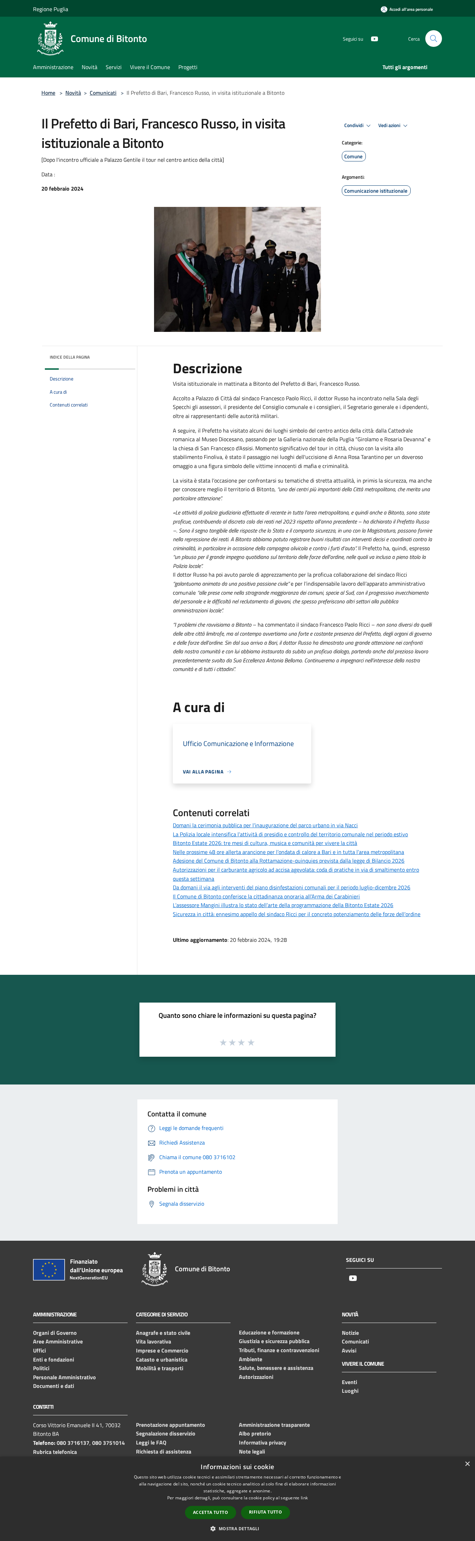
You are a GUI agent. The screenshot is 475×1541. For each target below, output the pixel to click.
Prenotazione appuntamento (170, 1425)
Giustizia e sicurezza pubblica (274, 1341)
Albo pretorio (255, 1433)
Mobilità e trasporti (159, 1368)
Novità (73, 93)
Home (48, 93)
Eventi (349, 1382)
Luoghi (350, 1391)
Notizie (350, 1333)
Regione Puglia (50, 9)
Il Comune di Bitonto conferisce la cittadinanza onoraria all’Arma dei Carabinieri (266, 896)
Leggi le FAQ (151, 1442)
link (304, 1498)
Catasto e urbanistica (161, 1359)
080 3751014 (108, 1443)
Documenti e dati (53, 1386)
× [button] (467, 1464)
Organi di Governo (55, 1333)
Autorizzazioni (256, 1377)
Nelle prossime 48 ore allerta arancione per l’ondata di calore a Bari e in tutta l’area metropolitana (288, 852)
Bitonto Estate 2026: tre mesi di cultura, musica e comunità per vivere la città (265, 843)
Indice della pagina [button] (70, 357)
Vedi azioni (389, 125)
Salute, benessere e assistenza (276, 1368)
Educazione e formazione (269, 1332)
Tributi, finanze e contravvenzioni (279, 1350)
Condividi (354, 125)
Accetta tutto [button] (210, 1512)
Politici (41, 1368)
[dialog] (237, 1499)
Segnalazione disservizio (165, 1433)
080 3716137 (73, 1443)
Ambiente (250, 1359)
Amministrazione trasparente (274, 1425)
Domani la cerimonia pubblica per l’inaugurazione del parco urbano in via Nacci (265, 825)
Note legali (252, 1451)
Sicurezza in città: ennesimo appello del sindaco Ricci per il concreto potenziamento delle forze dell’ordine (296, 914)
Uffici (39, 1350)
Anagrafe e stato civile (163, 1333)
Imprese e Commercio (162, 1350)
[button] (237, 1528)
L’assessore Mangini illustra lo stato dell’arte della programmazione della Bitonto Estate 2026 (283, 905)
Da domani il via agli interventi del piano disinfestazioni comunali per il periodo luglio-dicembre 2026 (291, 887)
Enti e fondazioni (53, 1359)
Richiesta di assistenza (163, 1451)
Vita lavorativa (153, 1341)
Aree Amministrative (58, 1341)
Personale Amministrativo (64, 1377)
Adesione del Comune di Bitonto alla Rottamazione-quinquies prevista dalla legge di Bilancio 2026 (288, 860)
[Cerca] (433, 38)
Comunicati (103, 93)
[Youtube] (372, 38)
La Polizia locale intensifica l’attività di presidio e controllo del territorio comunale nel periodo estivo (290, 834)
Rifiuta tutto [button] (265, 1512)
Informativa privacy (262, 1442)
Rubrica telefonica (55, 1452)
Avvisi (349, 1350)
